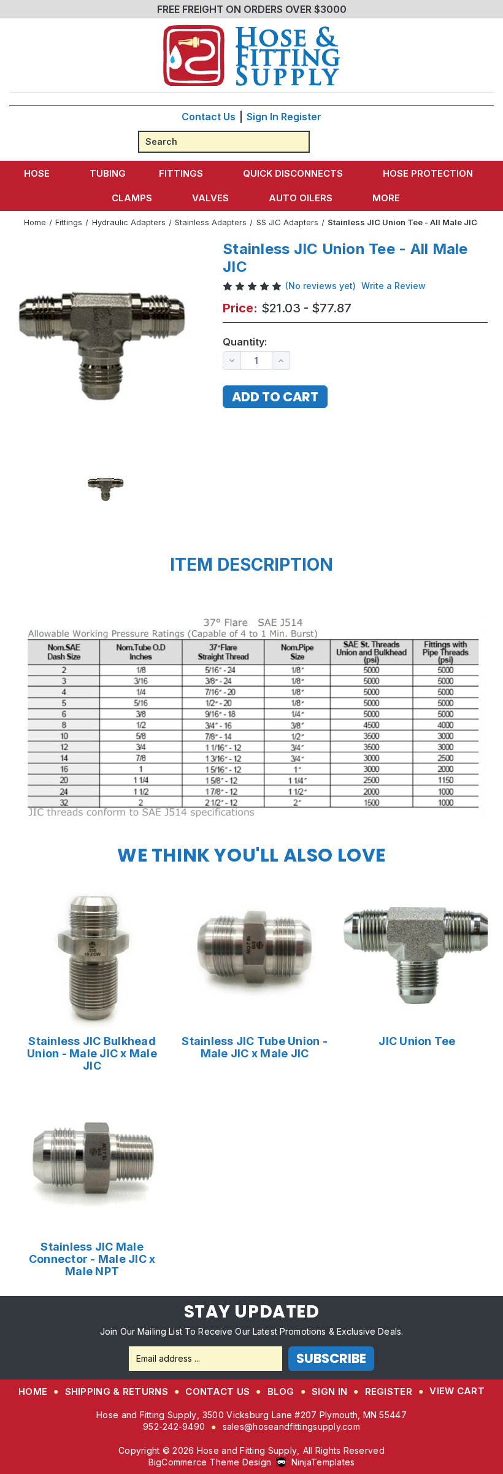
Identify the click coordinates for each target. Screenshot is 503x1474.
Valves (210, 198)
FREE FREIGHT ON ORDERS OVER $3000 (252, 9)
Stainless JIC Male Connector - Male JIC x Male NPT (92, 1259)
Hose (37, 173)
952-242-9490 (174, 1426)
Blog (280, 1391)
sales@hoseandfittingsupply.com (291, 1426)
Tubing (108, 173)
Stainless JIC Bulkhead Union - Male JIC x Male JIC (92, 1053)
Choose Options (92, 955)
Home (32, 1391)
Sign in (262, 116)
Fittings (181, 173)
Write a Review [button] (393, 285)
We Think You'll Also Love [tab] (251, 855)
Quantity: (245, 342)
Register (301, 116)
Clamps (132, 198)
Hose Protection (428, 173)
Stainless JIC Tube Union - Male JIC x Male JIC (255, 1047)
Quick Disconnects (293, 173)
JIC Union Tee (416, 1041)
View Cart (457, 1391)
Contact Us (209, 116)
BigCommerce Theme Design (210, 1462)
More (386, 198)
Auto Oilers (300, 198)
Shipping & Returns (116, 1391)
